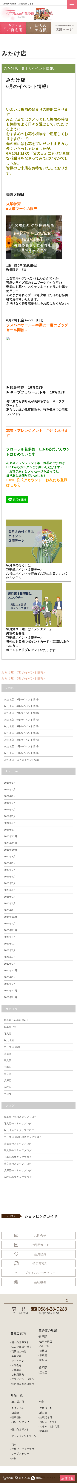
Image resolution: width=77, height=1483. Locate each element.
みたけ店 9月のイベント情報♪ (21, 699)
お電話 (39, 1477)
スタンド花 (17, 1408)
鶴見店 (7, 1060)
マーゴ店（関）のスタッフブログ (23, 1137)
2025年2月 (10, 903)
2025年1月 (10, 910)
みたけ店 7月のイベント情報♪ (23, 672)
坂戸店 (7, 1080)
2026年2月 (10, 823)
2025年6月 (10, 876)
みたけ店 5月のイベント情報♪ (23, 678)
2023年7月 (10, 943)
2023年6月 (10, 950)
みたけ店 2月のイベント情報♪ (21, 746)
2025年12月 (10, 836)
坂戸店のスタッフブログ (18, 1170)
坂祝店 (7, 1087)
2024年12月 (10, 916)
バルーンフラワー (21, 1422)
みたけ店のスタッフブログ (19, 1130)
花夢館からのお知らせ (16, 1020)
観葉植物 (16, 1417)
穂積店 (7, 1053)
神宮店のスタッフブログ (18, 1163)
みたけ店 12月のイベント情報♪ (22, 759)
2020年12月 (10, 990)
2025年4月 (10, 890)
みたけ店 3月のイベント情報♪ (21, 739)
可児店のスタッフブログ (18, 1123)
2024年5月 (10, 923)
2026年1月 (10, 829)
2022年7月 (10, 957)
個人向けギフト (20, 1342)
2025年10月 (10, 849)
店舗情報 (67, 1478)
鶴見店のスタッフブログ (18, 1150)
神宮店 (7, 1073)
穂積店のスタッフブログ (18, 1143)
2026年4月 (10, 809)
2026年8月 (10, 782)
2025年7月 (10, 869)
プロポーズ (45, 1408)
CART (10, 1477)
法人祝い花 (17, 1401)
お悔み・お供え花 (49, 1426)
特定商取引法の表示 (22, 1383)
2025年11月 (10, 843)
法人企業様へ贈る (21, 1346)
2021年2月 (10, 983)
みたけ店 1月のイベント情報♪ (21, 753)
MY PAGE (24, 1477)
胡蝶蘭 (15, 1412)
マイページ (17, 1360)
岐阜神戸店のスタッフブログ (20, 1116)
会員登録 (16, 1356)
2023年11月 (10, 930)
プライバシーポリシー (24, 1379)
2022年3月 (10, 963)
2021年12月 (10, 970)
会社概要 (16, 1369)
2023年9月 (10, 937)
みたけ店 (9, 1040)
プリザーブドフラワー (24, 1449)
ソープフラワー (20, 1453)
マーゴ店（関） (12, 1047)
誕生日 (43, 1412)
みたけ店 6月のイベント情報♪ (21, 719)
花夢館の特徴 (19, 1351)
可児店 (7, 1033)
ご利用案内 (17, 1374)
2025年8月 (10, 863)
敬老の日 (44, 1431)
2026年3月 (10, 816)
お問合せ (16, 1365)
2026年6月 (10, 796)
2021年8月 (10, 977)
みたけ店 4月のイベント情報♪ (21, 733)
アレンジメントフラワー (23, 1437)
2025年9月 (10, 856)
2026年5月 (10, 802)
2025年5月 (10, 883)
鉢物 (13, 1458)
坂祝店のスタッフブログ (18, 1177)
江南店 (7, 1067)
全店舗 (7, 1093)
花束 (13, 1444)
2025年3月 (10, 896)
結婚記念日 (45, 1417)
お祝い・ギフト (48, 1422)
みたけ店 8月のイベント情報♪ (21, 706)
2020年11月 (10, 997)
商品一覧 (16, 1395)
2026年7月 (10, 789)
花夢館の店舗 (47, 1330)
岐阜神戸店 (10, 1026)
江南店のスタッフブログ (18, 1157)
